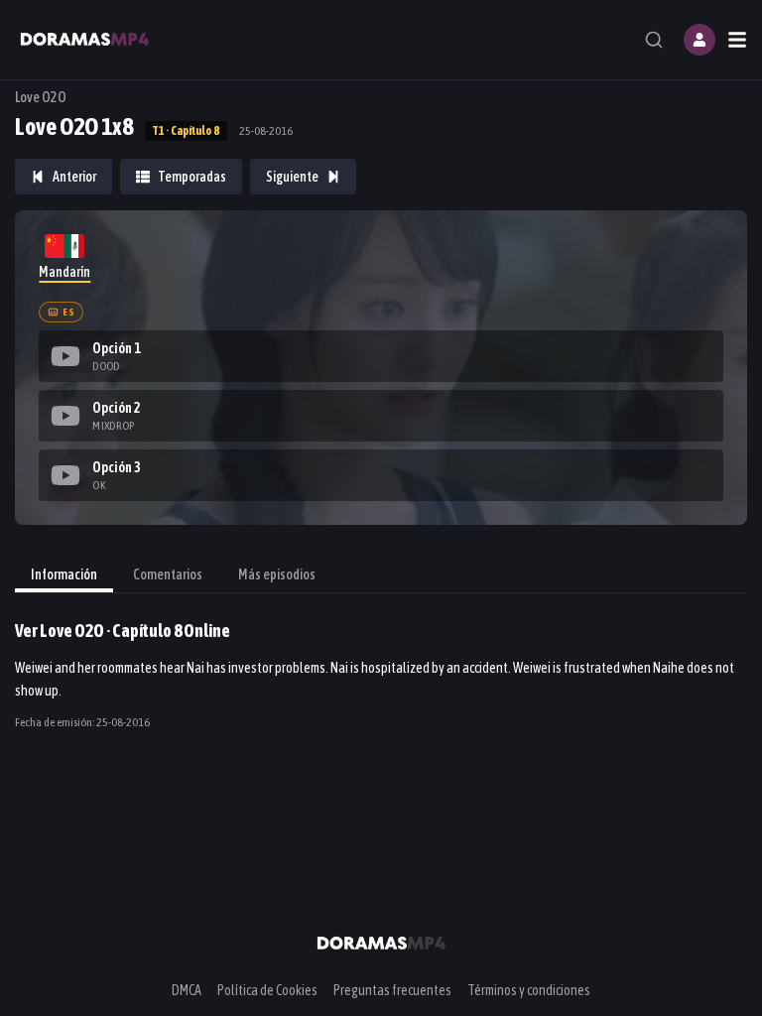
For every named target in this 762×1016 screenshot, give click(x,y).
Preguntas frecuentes (392, 990)
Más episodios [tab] (277, 574)
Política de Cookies (267, 990)
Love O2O (40, 97)
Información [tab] (64, 574)
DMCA (186, 990)
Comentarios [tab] (167, 574)
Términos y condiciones (528, 990)
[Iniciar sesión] (699, 40)
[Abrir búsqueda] (654, 40)
